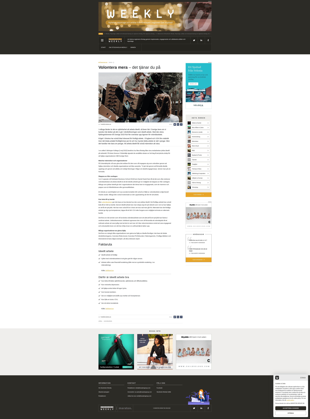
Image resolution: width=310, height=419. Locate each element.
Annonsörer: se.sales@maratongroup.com (140, 392)
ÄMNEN (133, 47)
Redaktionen (102, 396)
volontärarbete (107, 202)
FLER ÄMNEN (198, 194)
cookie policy (290, 400)
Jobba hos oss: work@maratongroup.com (139, 396)
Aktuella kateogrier (103, 392)
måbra (100, 321)
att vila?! (198, 240)
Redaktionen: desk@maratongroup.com (139, 388)
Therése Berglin (106, 124)
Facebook (159, 388)
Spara (110, 62)
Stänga (303, 377)
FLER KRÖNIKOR (198, 259)
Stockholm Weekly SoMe (164, 392)
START (103, 47)
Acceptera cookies (291, 408)
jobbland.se (110, 270)
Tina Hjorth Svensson (198, 242)
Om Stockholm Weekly (118, 47)
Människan (102, 62)
